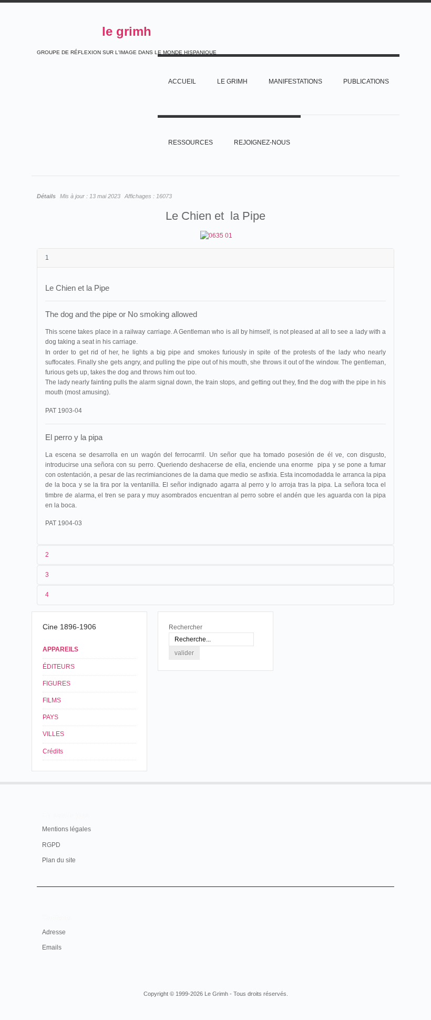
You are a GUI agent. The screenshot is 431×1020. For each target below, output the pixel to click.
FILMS (52, 700)
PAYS (50, 717)
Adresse (54, 932)
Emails (51, 947)
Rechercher (185, 627)
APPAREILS (60, 649)
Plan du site (59, 860)
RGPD (51, 845)
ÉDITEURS (59, 666)
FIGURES (56, 683)
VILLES (53, 734)
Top (387, 781)
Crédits (53, 751)
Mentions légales (66, 829)
